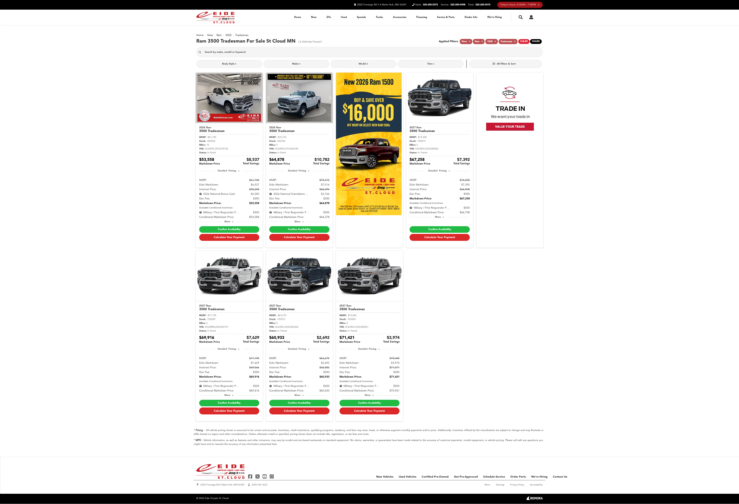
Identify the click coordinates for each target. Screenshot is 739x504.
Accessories (399, 17)
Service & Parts (446, 17)
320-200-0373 (430, 4)
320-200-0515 (482, 4)
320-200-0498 (457, 4)
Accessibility (536, 485)
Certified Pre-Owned (435, 476)
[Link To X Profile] (257, 476)
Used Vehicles (407, 476)
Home (297, 17)
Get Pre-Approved (466, 476)
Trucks (379, 17)
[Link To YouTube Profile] (265, 476)
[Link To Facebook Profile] (250, 476)
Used (344, 17)
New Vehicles (384, 476)
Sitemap (500, 485)
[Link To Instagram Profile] (272, 476)
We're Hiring (494, 17)
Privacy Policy (517, 485)
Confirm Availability (229, 229)
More (227, 222)
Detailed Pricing (227, 171)
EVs (329, 17)
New (314, 17)
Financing (421, 17)
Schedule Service (494, 476)
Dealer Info (471, 17)
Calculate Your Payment (229, 237)
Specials (361, 17)
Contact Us (560, 476)
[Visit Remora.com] (534, 499)
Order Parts (518, 476)
